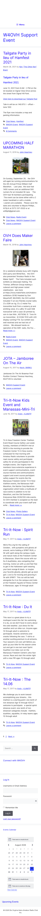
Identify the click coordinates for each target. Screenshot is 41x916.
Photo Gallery (22, 511)
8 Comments (11, 131)
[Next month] (32, 845)
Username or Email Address (15, 786)
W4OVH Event (12, 124)
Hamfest (20, 121)
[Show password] (36, 801)
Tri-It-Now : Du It (17, 607)
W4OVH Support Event (25, 220)
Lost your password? (12, 819)
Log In (8, 813)
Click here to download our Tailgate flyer (20, 99)
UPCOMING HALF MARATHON (18, 145)
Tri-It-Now (10, 515)
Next (11, 736)
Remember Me (11, 808)
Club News (10, 121)
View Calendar (12, 890)
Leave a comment (13, 224)
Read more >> (9, 331)
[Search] (35, 748)
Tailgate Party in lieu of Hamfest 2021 (17, 57)
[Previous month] (8, 845)
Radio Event (21, 217)
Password (7, 796)
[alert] (20, 839)
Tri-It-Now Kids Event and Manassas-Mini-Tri (19, 404)
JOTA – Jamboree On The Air (18, 360)
